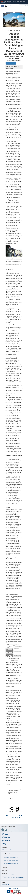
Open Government (6, 840)
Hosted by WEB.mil (13, 888)
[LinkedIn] (6, 830)
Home (3, 833)
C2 (21, 817)
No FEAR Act (5, 839)
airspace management (14, 816)
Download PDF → (10, 63)
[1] (8, 789)
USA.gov (4, 843)
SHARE (11, 811)
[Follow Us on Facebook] (2, 830)
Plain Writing (4, 842)
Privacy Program (5, 844)
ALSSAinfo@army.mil (6, 849)
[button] (6, 2)
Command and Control (12, 817)
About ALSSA (5, 834)
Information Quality (6, 837)
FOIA (3, 836)
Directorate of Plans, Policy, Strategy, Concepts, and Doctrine (13, 877)
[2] (8, 798)
